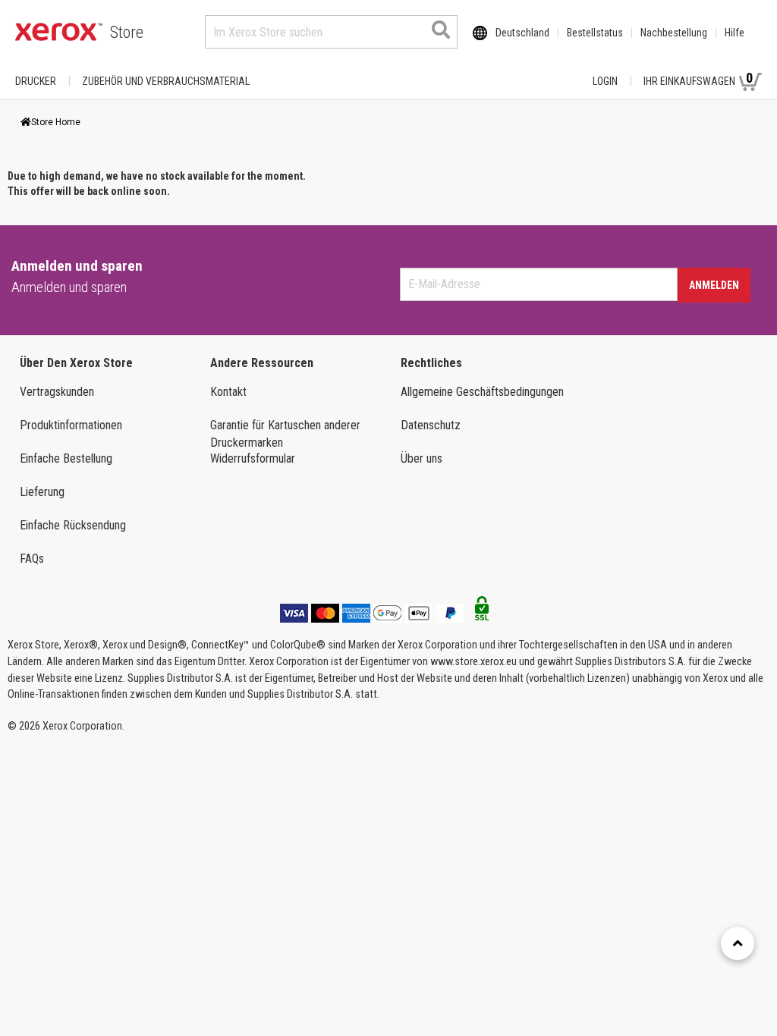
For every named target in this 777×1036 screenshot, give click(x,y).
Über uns (421, 458)
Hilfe (734, 33)
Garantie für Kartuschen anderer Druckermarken (285, 434)
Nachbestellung (673, 33)
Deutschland (522, 33)
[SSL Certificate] (482, 612)
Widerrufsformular (252, 458)
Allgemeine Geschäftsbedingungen (482, 392)
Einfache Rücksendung (73, 525)
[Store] (58, 32)
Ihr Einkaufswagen (698, 78)
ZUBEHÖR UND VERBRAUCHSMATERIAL (166, 81)
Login (605, 81)
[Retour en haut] (737, 943)
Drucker (35, 81)
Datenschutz (431, 425)
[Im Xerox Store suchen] (441, 29)
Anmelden (714, 285)
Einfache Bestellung (66, 458)
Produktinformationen (71, 425)
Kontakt (228, 392)
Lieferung (42, 492)
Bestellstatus (595, 33)
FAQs (32, 558)
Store (126, 32)
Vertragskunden (57, 392)
